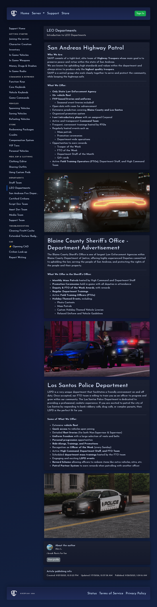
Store (65, 13)
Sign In (140, 13)
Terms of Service (111, 593)
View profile (53, 560)
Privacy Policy (136, 593)
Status (92, 593)
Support (53, 13)
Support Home (17, 28)
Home (25, 13)
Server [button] (37, 13)
